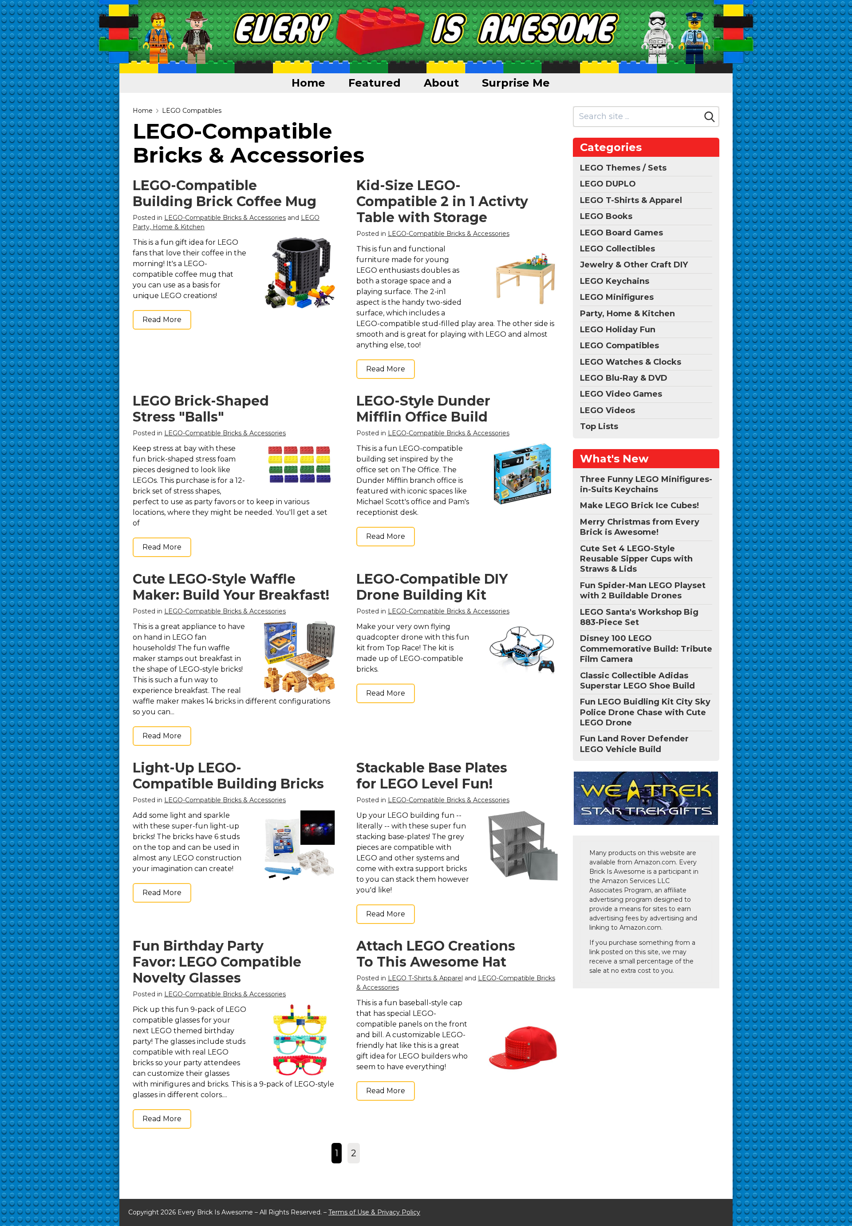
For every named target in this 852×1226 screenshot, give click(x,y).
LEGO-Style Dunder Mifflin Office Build (423, 409)
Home (308, 82)
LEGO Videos (607, 410)
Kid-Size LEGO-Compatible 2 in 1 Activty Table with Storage (442, 201)
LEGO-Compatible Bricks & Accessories (225, 218)
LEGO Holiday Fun (617, 329)
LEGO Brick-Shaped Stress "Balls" (201, 409)
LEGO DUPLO (608, 184)
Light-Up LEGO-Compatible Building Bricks (228, 776)
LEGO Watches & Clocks (630, 362)
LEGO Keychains (614, 281)
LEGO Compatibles (191, 111)
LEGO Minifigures (617, 297)
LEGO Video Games (621, 394)
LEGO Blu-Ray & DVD (623, 378)
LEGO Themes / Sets (623, 168)
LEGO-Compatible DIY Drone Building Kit (432, 587)
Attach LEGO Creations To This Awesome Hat (435, 954)
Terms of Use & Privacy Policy (374, 1212)
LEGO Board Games (621, 233)
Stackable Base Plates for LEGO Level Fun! (431, 776)
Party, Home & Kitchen (627, 313)
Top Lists (599, 426)
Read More (161, 319)
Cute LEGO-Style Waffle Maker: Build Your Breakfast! (231, 587)
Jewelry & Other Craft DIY (634, 265)
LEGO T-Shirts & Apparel (425, 978)
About (441, 82)
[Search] (709, 116)
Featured (374, 82)
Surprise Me (516, 82)
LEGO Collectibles (617, 249)
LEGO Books (606, 216)
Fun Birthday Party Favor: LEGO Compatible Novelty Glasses (217, 962)
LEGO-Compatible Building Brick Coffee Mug (224, 193)
